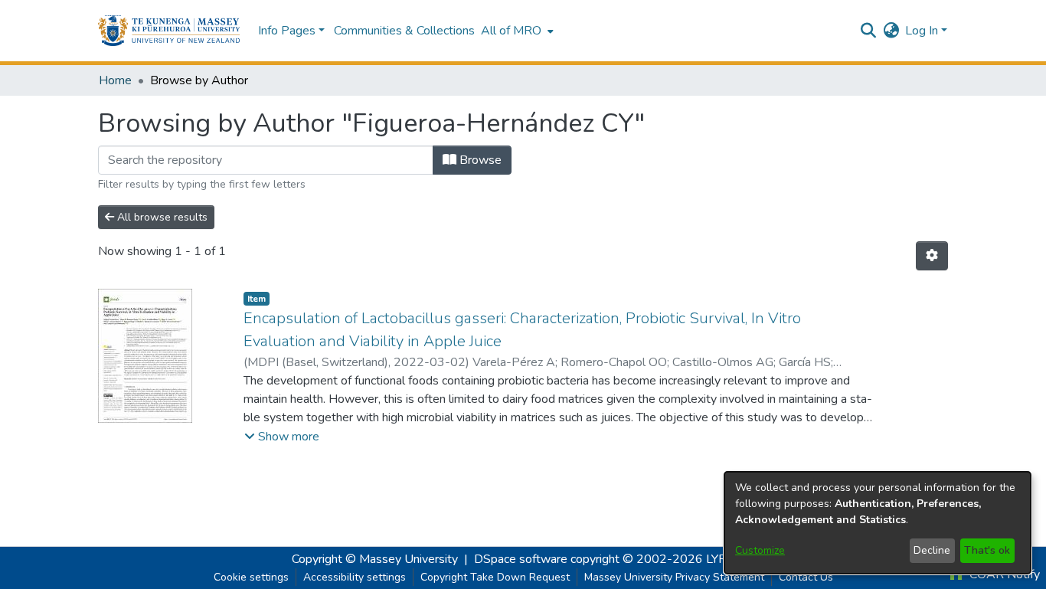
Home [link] (115, 80)
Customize (760, 550)
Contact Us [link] (806, 577)
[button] (169, 30)
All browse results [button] (161, 217)
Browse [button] (479, 160)
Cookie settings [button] (251, 577)
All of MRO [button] (511, 30)
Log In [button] (923, 30)
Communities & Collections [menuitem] (404, 30)
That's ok (987, 550)
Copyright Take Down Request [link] (495, 577)
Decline (932, 550)
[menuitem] (516, 30)
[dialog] (877, 523)
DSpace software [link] (520, 559)
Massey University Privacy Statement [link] (674, 577)
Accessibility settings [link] (354, 577)
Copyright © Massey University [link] (375, 559)
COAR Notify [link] (1003, 574)
